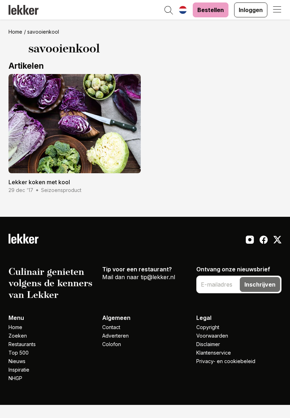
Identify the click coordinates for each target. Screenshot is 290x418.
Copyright (207, 327)
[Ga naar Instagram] (250, 240)
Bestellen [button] (210, 9)
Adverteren (115, 336)
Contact (111, 327)
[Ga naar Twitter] (277, 240)
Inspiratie (18, 370)
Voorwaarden (212, 336)
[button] (168, 10)
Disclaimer (208, 344)
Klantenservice (213, 353)
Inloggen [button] (251, 9)
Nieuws (16, 361)
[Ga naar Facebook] (264, 240)
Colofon (111, 344)
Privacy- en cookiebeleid (225, 361)
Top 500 (18, 353)
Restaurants (22, 344)
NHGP (15, 378)
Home (15, 32)
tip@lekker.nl (158, 277)
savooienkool (43, 32)
